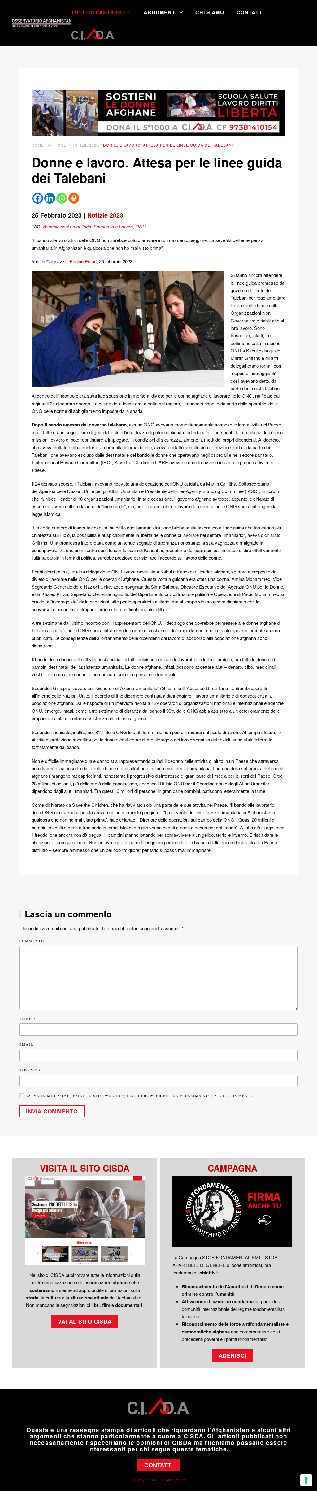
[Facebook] (37, 198)
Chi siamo (209, 12)
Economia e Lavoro (113, 226)
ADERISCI (232, 1355)
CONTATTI (158, 1465)
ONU (140, 226)
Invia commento (52, 1111)
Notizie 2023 (105, 214)
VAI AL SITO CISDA (85, 1321)
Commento (31, 941)
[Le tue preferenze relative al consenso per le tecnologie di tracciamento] (306, 1480)
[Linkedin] (49, 198)
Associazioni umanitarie (67, 226)
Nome (27, 1019)
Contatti (250, 12)
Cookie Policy (173, 1479)
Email (28, 1044)
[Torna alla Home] (41, 23)
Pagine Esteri (83, 261)
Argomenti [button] (160, 12)
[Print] (73, 198)
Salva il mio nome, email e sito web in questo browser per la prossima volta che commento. (139, 1096)
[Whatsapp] (61, 198)
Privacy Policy (144, 1479)
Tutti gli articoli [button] (98, 12)
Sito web (29, 1070)
